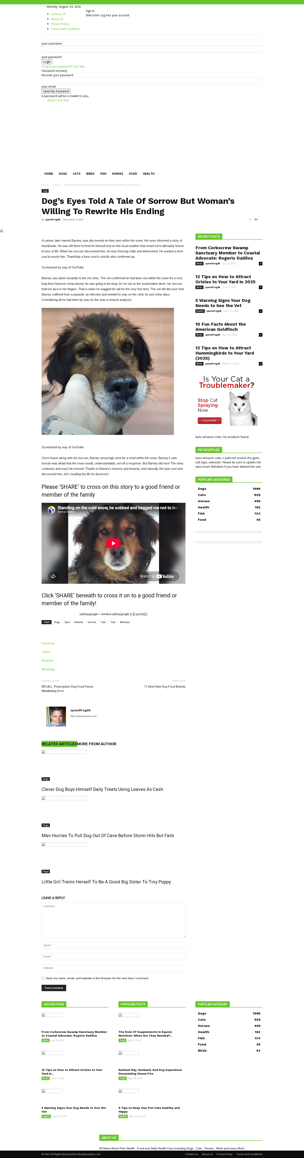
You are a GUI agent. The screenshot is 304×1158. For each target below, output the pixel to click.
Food (133, 174)
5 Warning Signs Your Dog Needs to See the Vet (222, 303)
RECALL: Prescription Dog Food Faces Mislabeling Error (67, 689)
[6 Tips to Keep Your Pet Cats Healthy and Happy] (152, 1096)
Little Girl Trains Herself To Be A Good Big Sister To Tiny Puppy (106, 881)
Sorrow (92, 622)
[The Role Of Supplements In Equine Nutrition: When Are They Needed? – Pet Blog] (152, 1020)
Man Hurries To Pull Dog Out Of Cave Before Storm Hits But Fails (108, 835)
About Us (207, 1154)
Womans (125, 622)
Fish (103, 174)
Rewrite (78, 622)
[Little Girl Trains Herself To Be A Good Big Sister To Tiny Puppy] (114, 857)
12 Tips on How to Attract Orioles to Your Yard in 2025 (225, 279)
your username (52, 43)
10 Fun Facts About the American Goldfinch (220, 327)
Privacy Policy (224, 1154)
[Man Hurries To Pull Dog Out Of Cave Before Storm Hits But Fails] (114, 811)
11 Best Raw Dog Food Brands (165, 686)
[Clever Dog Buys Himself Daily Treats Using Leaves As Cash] (114, 765)
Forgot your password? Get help (63, 66)
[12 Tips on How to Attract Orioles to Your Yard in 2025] (75, 1058)
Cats (76, 174)
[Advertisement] (152, 133)
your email (49, 86)
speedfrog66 (52, 219)
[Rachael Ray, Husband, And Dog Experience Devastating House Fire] (152, 1058)
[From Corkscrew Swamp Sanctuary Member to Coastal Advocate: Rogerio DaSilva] (75, 1020)
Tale (103, 622)
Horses (117, 174)
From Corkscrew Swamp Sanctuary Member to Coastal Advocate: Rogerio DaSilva (227, 253)
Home (48, 174)
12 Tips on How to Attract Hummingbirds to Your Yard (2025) (224, 353)
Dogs (63, 174)
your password (51, 57)
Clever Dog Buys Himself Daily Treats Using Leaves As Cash (102, 789)
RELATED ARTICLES (59, 744)
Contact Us (58, 14)
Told (112, 622)
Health (148, 174)
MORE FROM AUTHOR (96, 744)
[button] (257, 170)
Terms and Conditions (249, 1154)
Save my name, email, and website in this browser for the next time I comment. (97, 978)
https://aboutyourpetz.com (83, 716)
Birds (90, 174)
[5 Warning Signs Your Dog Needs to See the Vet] (75, 1096)
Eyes (67, 622)
